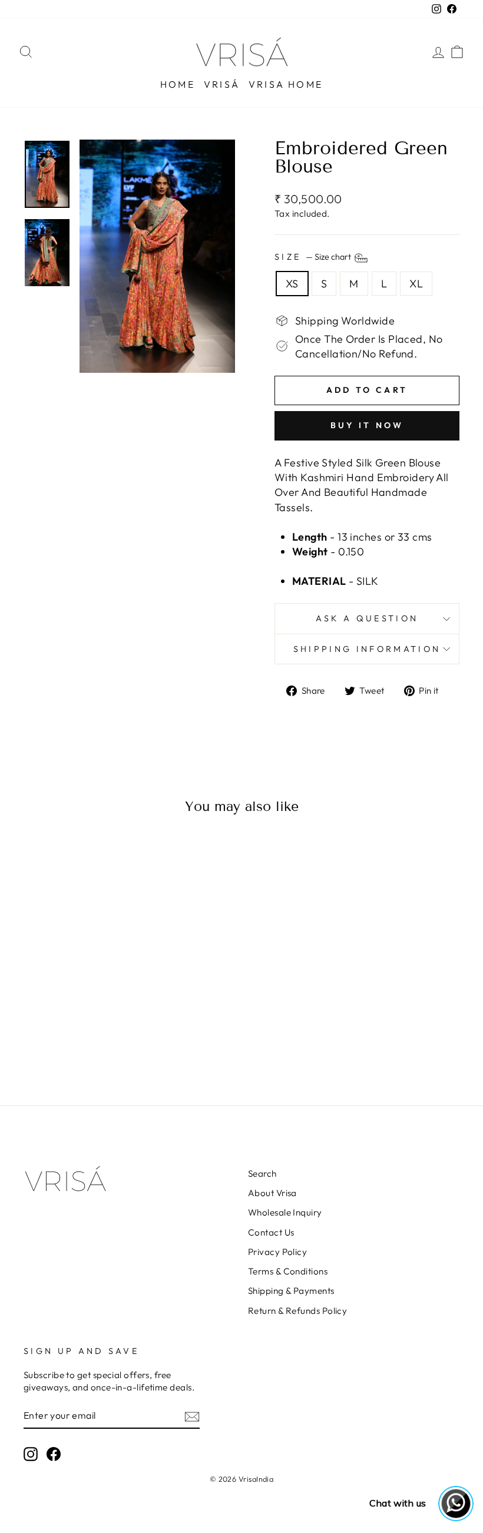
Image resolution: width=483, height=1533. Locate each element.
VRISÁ (222, 84)
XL (416, 283)
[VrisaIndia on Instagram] (31, 1453)
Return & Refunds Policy (297, 1310)
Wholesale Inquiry (285, 1212)
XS (292, 283)
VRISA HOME (286, 84)
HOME (177, 84)
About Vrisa (272, 1192)
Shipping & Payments (291, 1290)
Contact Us (271, 1232)
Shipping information (367, 649)
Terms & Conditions (287, 1271)
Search (262, 1173)
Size (313, 256)
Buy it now (367, 425)
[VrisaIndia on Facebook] (54, 1453)
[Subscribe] (192, 1416)
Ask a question (367, 618)
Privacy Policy (277, 1251)
